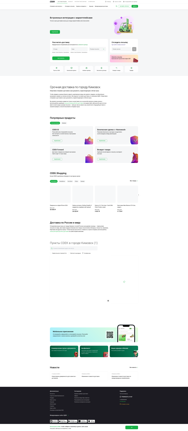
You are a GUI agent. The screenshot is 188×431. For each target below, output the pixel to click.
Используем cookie (55, 426)
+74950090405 (123, 399)
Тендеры (52, 397)
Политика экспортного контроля (82, 402)
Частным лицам (62, 1)
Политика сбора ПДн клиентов (81, 397)
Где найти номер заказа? (118, 44)
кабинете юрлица (83, 44)
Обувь (76, 181)
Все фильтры (87, 253)
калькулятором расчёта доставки (73, 103)
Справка (52, 406)
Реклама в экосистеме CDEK (57, 410)
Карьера (91, 6)
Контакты (52, 393)
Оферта (76, 395)
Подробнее (57, 140)
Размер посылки (94, 49)
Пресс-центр (53, 399)
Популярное (54, 181)
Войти (135, 6)
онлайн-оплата (124, 6)
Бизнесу (70, 1)
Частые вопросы (124, 393)
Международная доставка (101, 6)
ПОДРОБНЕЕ (55, 32)
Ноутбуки (70, 181)
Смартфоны (62, 181)
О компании (91, 1)
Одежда (82, 181)
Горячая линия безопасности (57, 395)
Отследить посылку (70, 6)
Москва (53, 52)
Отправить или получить (56, 6)
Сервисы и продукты (81, 6)
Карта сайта (53, 408)
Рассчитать (61, 58)
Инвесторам (53, 404)
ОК (131, 427)
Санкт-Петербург (59, 52)
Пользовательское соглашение (81, 399)
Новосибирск (66, 52)
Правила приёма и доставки (81, 393)
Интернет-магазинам (80, 1)
